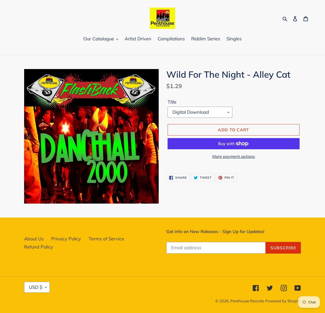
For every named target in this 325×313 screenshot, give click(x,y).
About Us (34, 239)
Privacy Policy (66, 239)
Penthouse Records (247, 301)
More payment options (233, 156)
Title (172, 102)
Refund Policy (38, 247)
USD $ (35, 287)
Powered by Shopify (283, 301)
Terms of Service (106, 239)
